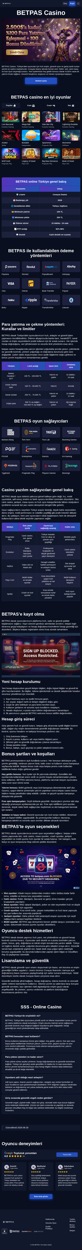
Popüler (9, 105)
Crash (49, 105)
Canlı (29, 105)
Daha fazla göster (41, 1196)
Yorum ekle (67, 1154)
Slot (69, 105)
